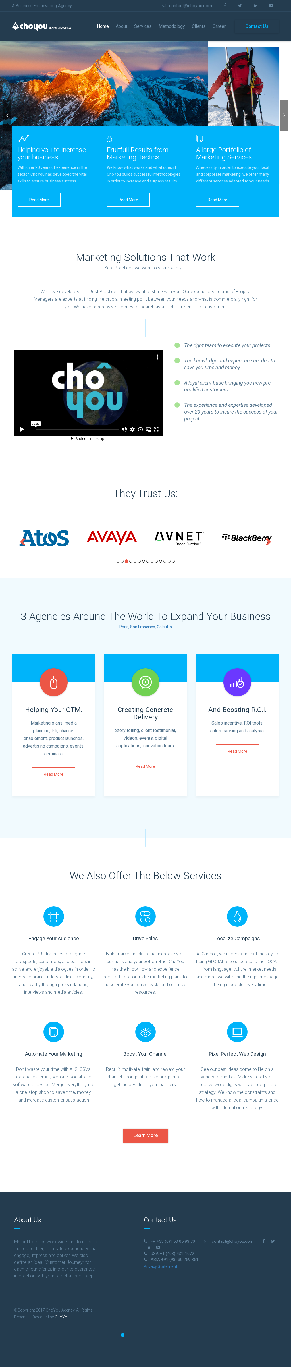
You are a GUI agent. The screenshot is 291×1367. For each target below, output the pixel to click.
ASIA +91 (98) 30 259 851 (174, 1259)
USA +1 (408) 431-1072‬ (172, 1253)
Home (103, 26)
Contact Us (257, 26)
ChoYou (62, 1317)
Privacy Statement (160, 1266)
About (121, 26)
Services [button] (143, 26)
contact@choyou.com (190, 5)
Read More (39, 200)
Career (219, 26)
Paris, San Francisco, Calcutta (145, 627)
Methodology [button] (172, 26)
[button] (22, 540)
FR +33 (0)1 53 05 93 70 (173, 1241)
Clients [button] (199, 26)
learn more (146, 1135)
